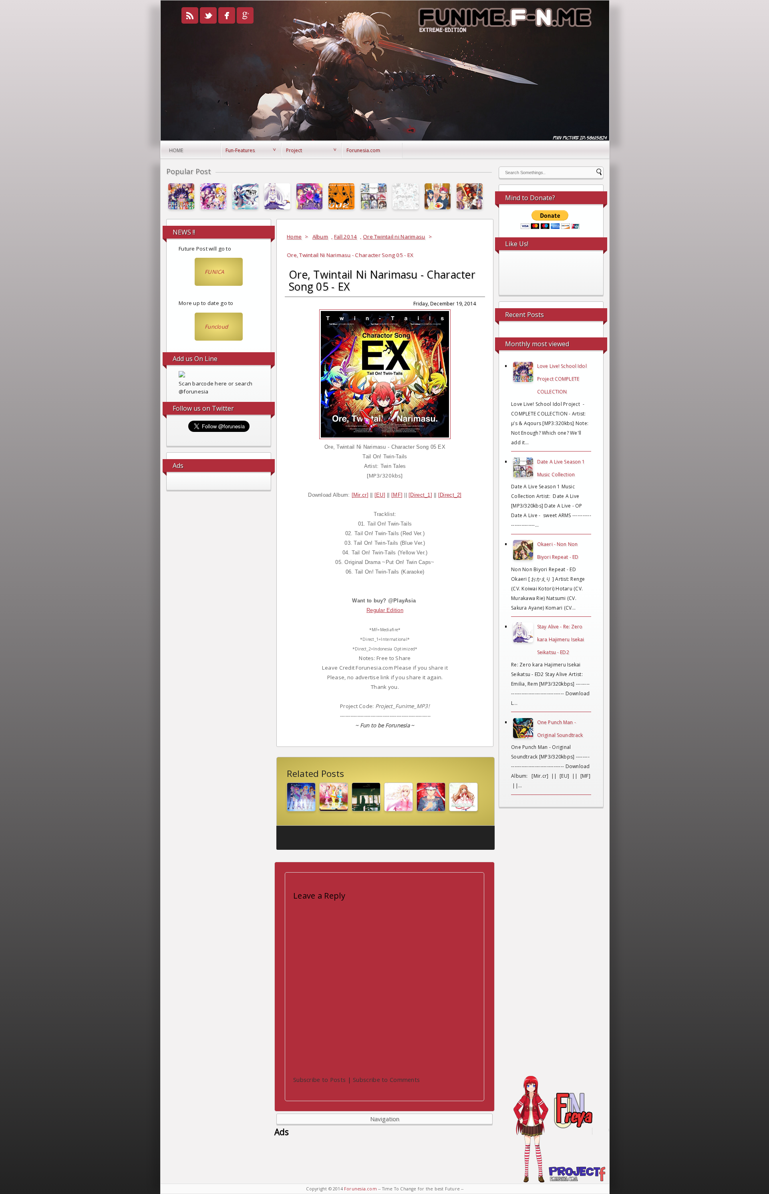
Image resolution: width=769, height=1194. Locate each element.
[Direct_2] (450, 495)
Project (294, 150)
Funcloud (216, 326)
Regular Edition (384, 610)
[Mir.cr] (360, 495)
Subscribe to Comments (386, 1080)
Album (320, 236)
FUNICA (214, 271)
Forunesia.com (363, 150)
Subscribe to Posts (319, 1080)
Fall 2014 (345, 236)
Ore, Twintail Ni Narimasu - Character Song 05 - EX (382, 280)
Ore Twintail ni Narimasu (394, 236)
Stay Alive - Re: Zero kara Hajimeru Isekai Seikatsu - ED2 (560, 639)
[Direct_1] (420, 495)
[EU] (379, 495)
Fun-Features (240, 150)
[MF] (397, 495)
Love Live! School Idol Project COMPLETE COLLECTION (562, 379)
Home (176, 150)
